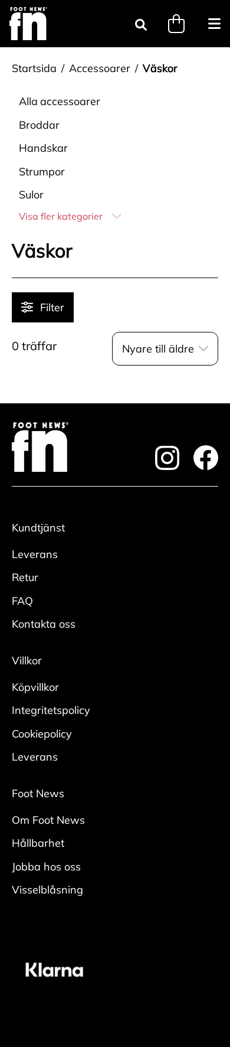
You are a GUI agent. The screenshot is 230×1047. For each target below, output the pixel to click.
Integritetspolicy (51, 710)
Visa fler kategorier (61, 216)
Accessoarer (99, 68)
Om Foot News (48, 820)
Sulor (31, 194)
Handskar (43, 148)
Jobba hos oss (46, 866)
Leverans (35, 554)
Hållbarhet (38, 843)
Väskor (160, 68)
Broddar (39, 125)
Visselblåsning (47, 889)
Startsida (34, 68)
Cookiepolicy (42, 734)
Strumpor (42, 171)
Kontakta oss (43, 624)
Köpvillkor (35, 687)
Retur (25, 577)
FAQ (22, 601)
